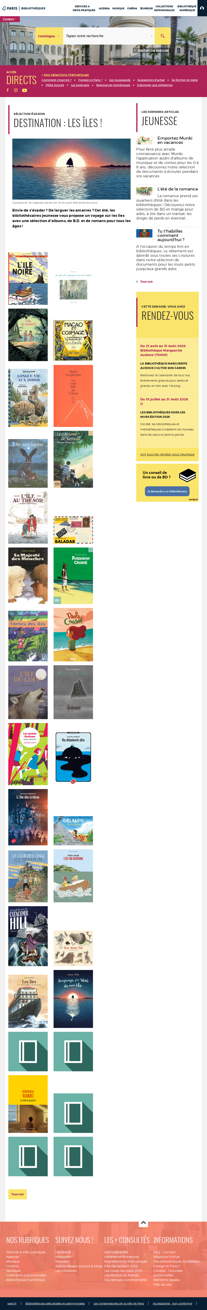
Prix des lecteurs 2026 (121, 1266)
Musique (13, 1261)
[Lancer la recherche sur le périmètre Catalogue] (163, 36)
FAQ (156, 1252)
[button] (202, 8)
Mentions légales (166, 1280)
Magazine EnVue (166, 1257)
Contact (169, 1252)
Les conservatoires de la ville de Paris (119, 1303)
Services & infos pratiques (25, 1252)
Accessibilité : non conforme (172, 1303)
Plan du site (162, 1284)
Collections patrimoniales (26, 1275)
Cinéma (12, 1266)
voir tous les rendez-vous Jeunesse (167, 454)
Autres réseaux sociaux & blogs (78, 1266)
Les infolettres (66, 1271)
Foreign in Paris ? (166, 1266)
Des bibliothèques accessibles (176, 1261)
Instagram (63, 1257)
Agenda (12, 1257)
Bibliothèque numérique (25, 1280)
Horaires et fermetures (121, 1257)
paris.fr (12, 1303)
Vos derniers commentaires (125, 1280)
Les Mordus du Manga (121, 1275)
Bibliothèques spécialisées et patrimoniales (55, 1303)
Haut (143, 1222)
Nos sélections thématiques (125, 1261)
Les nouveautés (116, 1252)
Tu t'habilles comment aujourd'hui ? (170, 235)
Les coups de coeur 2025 (123, 1271)
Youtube (62, 1261)
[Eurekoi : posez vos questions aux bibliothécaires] (167, 482)
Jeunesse (13, 1271)
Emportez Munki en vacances (174, 140)
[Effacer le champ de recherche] (152, 36)
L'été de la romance (177, 189)
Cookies (159, 1271)
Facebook (63, 1252)
